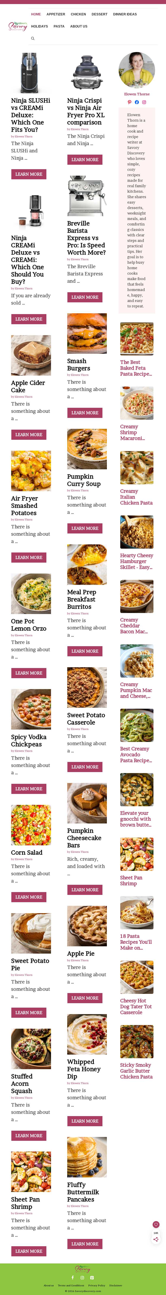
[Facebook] (72, 1278)
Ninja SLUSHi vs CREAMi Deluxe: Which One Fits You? (30, 115)
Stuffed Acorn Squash (22, 1083)
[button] (32, 39)
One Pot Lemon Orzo (29, 624)
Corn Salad (27, 852)
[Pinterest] (92, 1278)
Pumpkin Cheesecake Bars (84, 838)
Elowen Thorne (137, 94)
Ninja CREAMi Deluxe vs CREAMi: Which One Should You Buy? (27, 259)
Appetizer (56, 14)
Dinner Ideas (125, 14)
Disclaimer (115, 1285)
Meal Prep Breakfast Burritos (81, 599)
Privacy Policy (96, 1285)
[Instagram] (82, 1278)
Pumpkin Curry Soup (84, 480)
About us (78, 26)
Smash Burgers (78, 364)
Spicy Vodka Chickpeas (29, 740)
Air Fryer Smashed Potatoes (24, 505)
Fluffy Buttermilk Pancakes (83, 1192)
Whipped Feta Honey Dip (84, 1069)
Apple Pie (81, 953)
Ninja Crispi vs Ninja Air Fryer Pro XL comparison (86, 111)
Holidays (39, 26)
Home (36, 14)
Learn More (28, 174)
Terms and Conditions (71, 1285)
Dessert (99, 14)
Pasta (59, 26)
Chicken (78, 14)
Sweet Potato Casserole (86, 718)
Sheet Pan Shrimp (25, 1203)
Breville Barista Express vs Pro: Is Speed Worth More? (86, 238)
